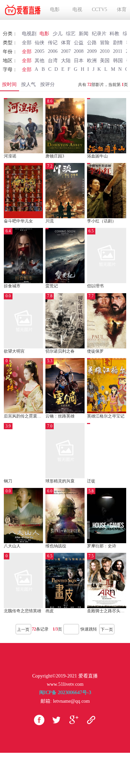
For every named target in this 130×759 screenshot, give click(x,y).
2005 (39, 51)
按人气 (28, 84)
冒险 (105, 42)
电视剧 (29, 33)
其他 (39, 60)
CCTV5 (99, 9)
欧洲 (92, 60)
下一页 (107, 629)
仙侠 (39, 42)
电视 (77, 9)
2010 (105, 51)
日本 (79, 60)
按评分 (47, 84)
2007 (66, 51)
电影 (55, 9)
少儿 (57, 33)
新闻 (83, 33)
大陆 (66, 60)
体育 (122, 9)
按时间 (9, 84)
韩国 (118, 60)
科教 (114, 33)
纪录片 (99, 33)
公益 (79, 42)
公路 (92, 42)
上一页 (23, 629)
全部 (27, 42)
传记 (53, 42)
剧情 (118, 42)
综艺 (71, 33)
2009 (92, 51)
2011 (117, 51)
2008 (79, 51)
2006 (53, 51)
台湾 (53, 60)
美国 (105, 60)
